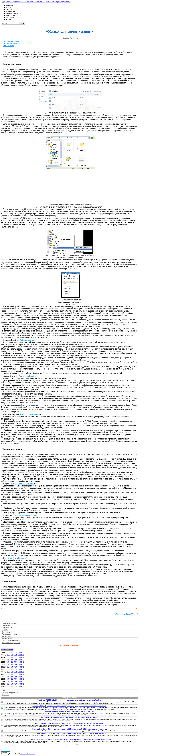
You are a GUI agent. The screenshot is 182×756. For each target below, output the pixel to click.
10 (19, 652)
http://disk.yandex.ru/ (25, 340)
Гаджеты (5, 630)
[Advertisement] (70, 186)
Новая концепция (11, 41)
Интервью (10, 18)
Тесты (8, 8)
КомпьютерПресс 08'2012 (126, 614)
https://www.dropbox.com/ (22, 483)
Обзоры (9, 10)
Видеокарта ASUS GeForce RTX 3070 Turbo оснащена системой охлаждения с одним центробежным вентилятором (69, 739)
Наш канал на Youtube (69, 646)
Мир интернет (7, 636)
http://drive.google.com (25, 376)
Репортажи (10, 16)
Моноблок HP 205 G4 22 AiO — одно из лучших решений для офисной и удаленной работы (69, 700)
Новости (9, 6)
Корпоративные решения (11, 643)
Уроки (8, 20)
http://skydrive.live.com (30, 414)
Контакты (5, 695)
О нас (4, 690)
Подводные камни (11, 43)
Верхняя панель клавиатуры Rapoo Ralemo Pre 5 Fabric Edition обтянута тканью (69, 717)
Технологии (10, 12)
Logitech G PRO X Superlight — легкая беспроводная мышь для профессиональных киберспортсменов (69, 706)
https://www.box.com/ (17, 558)
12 (23, 652)
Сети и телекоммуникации (11, 640)
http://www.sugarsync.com (24, 515)
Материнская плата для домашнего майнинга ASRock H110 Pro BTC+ (69, 712)
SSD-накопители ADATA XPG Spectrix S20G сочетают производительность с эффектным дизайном (70, 733)
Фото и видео (6, 632)
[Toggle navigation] (70, 2)
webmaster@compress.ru (27, 754)
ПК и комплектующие (9, 623)
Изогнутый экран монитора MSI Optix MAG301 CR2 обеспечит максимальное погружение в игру (69, 723)
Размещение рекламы (10, 693)
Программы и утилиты (9, 634)
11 (21, 652)
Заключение (8, 46)
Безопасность (7, 638)
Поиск (22, 23)
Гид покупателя (12, 14)
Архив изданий (7, 650)
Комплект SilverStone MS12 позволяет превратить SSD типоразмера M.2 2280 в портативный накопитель (69, 729)
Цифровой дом (7, 627)
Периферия (6, 625)
